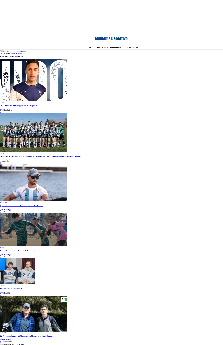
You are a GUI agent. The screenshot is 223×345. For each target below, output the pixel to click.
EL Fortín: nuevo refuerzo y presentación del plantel (18, 106)
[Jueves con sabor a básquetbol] (17, 283)
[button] (137, 47)
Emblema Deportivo (5, 109)
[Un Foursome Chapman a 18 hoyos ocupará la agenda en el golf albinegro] (33, 331)
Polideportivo (3, 202)
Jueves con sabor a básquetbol (11, 289)
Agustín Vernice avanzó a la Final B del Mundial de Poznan (21, 206)
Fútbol (2, 102)
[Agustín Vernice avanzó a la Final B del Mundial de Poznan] (33, 201)
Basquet (2, 285)
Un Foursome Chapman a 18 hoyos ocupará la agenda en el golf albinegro (26, 336)
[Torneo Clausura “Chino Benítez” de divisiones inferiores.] (33, 246)
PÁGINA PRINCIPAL (15, 53)
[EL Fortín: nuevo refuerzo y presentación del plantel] (33, 100)
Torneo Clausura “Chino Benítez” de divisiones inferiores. (20, 251)
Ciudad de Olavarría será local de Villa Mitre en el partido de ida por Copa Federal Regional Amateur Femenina (40, 156)
